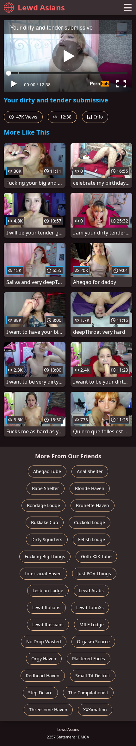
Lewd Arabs (91, 590)
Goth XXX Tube (96, 556)
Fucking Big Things (45, 556)
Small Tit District (92, 676)
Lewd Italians (46, 607)
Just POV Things (94, 573)
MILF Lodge (91, 624)
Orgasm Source (93, 642)
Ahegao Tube (47, 471)
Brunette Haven (92, 505)
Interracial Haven (43, 573)
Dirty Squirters (46, 539)
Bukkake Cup (44, 522)
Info (98, 117)
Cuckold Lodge (89, 522)
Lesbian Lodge (48, 590)
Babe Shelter (45, 488)
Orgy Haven (43, 659)
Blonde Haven (89, 488)
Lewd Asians (41, 7)
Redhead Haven (42, 676)
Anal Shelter (90, 471)
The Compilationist (88, 693)
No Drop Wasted (43, 642)
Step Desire (40, 693)
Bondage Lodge (43, 505)
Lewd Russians (48, 624)
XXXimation (95, 710)
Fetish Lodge (91, 539)
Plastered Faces (88, 659)
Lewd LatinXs (90, 607)
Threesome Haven (48, 710)
